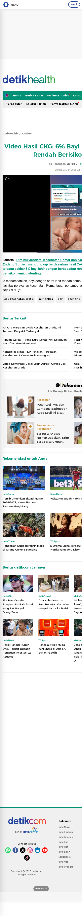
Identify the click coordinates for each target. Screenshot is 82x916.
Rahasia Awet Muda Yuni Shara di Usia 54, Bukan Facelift (52, 648)
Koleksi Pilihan (36, 103)
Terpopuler (14, 103)
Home (17, 95)
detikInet (63, 842)
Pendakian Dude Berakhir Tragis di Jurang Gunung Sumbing (24, 547)
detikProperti (66, 866)
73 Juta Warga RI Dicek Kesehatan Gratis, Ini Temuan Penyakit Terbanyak (32, 329)
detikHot (63, 846)
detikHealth (10, 133)
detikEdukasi (66, 832)
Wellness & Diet (58, 95)
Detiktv (27, 133)
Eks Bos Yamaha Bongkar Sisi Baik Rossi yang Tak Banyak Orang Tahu (18, 606)
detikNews (64, 827)
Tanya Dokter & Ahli (64, 103)
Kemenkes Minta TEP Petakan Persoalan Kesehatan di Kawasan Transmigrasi (30, 353)
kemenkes (45, 298)
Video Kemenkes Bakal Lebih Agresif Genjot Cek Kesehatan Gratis (34, 365)
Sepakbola (65, 856)
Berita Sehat (34, 95)
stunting (74, 298)
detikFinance (66, 837)
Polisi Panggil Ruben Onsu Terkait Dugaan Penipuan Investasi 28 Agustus (17, 650)
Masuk (74, 4)
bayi (60, 298)
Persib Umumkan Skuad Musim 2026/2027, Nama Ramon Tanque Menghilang (23, 502)
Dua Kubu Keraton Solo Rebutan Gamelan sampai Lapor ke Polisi (53, 604)
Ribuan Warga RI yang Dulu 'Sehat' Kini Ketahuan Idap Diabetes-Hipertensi (35, 341)
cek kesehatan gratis (19, 298)
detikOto (63, 861)
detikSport (64, 851)
